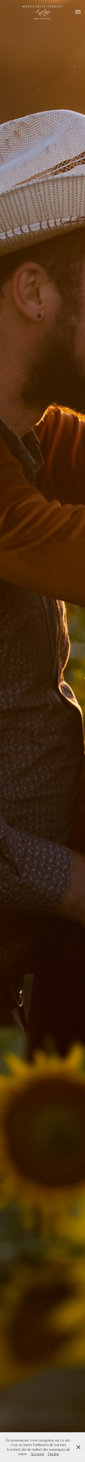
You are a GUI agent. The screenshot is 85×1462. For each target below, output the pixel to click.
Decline (53, 1454)
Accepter (37, 1454)
